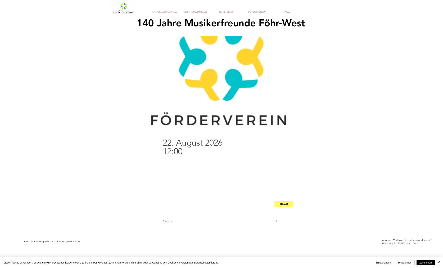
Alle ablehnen (404, 262)
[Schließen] (439, 262)
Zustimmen (425, 262)
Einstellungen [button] (383, 262)
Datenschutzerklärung (206, 262)
